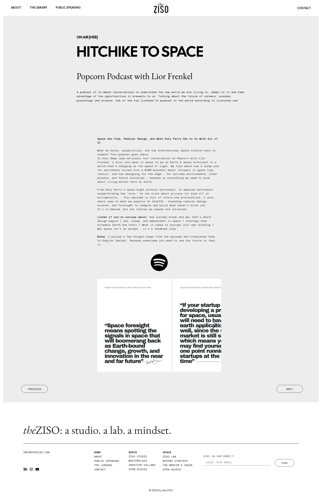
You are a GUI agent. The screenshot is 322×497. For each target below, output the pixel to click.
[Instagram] (31, 469)
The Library (103, 465)
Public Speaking (106, 460)
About (99, 456)
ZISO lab (169, 456)
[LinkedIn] (25, 469)
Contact (100, 469)
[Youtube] (37, 469)
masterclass (138, 460)
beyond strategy (175, 460)
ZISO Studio (138, 456)
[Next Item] (215, 325)
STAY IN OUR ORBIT (218, 456)
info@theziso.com (36, 452)
